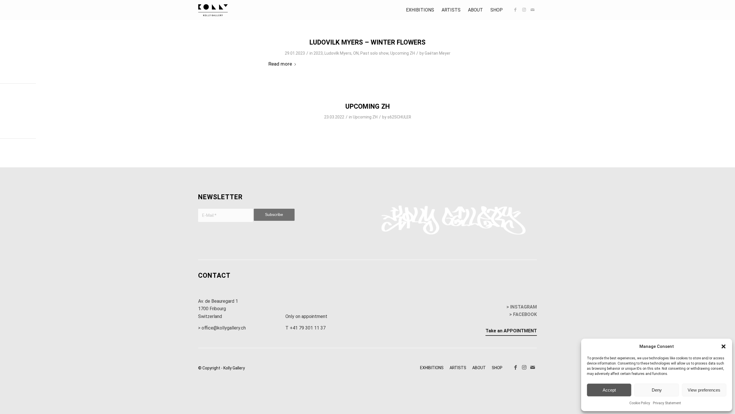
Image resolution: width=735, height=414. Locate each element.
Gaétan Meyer (437, 53)
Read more (280, 64)
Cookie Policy (639, 403)
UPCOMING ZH (367, 106)
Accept (609, 390)
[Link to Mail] (532, 9)
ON (356, 53)
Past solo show (374, 53)
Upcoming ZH (402, 53)
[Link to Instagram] (524, 9)
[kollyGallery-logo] (213, 10)
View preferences (704, 390)
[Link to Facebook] (515, 9)
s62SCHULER (399, 117)
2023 (318, 53)
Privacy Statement (667, 403)
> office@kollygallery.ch (222, 328)
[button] (723, 346)
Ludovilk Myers (337, 53)
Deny (657, 390)
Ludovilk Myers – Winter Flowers (367, 42)
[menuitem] (420, 10)
